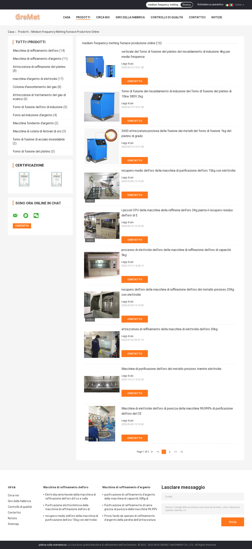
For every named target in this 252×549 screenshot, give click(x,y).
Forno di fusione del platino (31, 151)
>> (175, 451)
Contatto (134, 81)
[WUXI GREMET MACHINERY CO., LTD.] (29, 17)
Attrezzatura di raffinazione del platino (39, 67)
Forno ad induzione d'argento (32, 115)
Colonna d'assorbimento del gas (35, 87)
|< (152, 451)
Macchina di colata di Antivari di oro (37, 131)
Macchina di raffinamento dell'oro (35, 50)
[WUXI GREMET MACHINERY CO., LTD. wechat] (39, 215)
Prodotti (83, 17)
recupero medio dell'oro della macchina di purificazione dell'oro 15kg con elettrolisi (178, 170)
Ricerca (187, 4)
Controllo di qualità (167, 17)
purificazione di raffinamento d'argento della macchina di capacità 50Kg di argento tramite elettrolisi (129, 497)
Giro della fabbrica (130, 17)
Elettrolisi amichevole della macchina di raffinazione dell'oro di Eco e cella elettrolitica (70, 497)
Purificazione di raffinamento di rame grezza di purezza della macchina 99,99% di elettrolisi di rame (130, 508)
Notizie (216, 17)
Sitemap (13, 524)
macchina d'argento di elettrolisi (35, 79)
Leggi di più (127, 63)
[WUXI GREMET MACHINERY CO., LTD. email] (18, 215)
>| (182, 451)
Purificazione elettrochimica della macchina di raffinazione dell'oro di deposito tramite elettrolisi (67, 508)
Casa (66, 17)
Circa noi (103, 17)
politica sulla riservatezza (52, 544)
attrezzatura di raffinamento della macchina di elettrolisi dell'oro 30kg (169, 329)
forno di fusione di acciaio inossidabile (39, 139)
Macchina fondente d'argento (33, 123)
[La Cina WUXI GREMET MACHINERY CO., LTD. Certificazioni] (24, 179)
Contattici (197, 17)
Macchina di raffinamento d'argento (37, 59)
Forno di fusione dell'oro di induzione (38, 107)
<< (158, 451)
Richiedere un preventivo (210, 4)
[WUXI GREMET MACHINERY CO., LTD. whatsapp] (28, 215)
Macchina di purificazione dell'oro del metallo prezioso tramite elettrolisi (171, 369)
